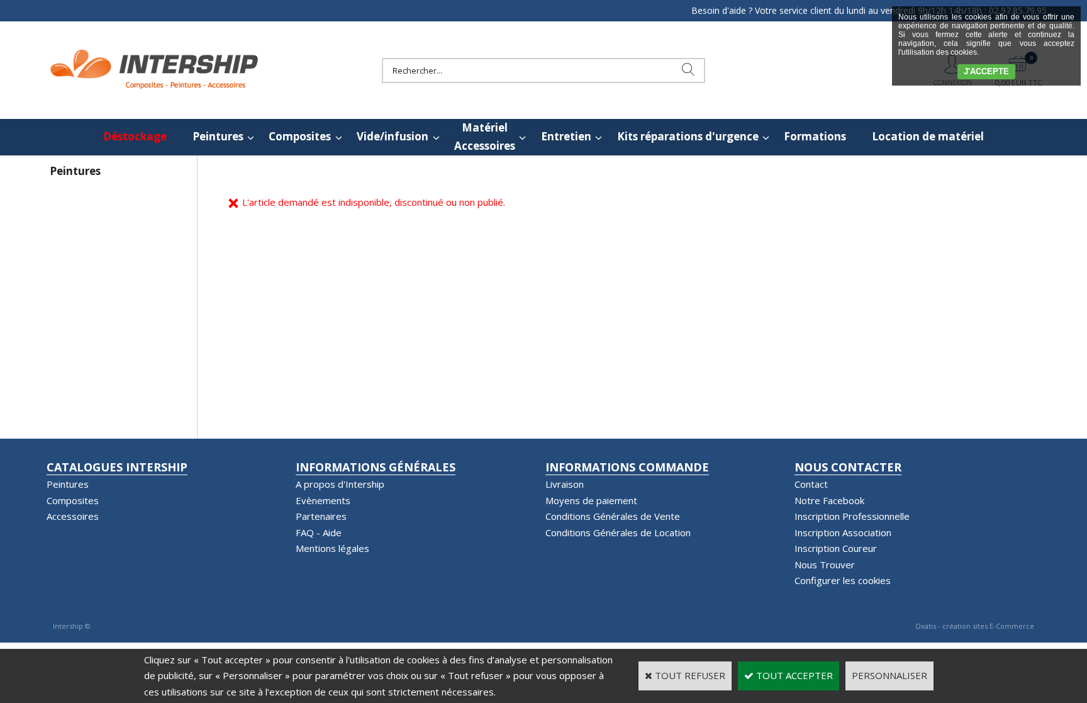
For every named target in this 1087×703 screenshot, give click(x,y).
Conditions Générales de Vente (612, 516)
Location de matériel (928, 136)
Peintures (217, 136)
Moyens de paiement (591, 500)
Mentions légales (332, 548)
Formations (815, 136)
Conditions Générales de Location (618, 532)
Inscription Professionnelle (852, 516)
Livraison (564, 484)
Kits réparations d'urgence (688, 136)
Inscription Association (842, 532)
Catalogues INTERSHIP (117, 467)
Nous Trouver (824, 564)
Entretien (566, 136)
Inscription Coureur (835, 548)
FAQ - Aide (319, 532)
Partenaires (321, 516)
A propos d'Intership (340, 484)
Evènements (323, 500)
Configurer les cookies (842, 580)
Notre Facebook (829, 500)
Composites (300, 136)
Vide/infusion (392, 136)
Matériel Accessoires (484, 136)
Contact (811, 484)
